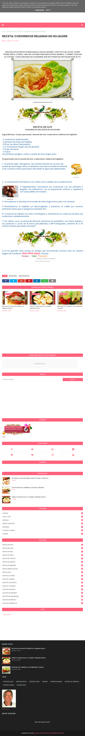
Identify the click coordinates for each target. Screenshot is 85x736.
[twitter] (32, 449)
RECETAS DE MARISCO (43, 600)
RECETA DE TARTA (43, 555)
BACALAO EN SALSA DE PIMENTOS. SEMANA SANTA (13, 307)
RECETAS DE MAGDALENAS (43, 596)
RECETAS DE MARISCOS (42, 603)
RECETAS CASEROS (42, 579)
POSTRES (45, 681)
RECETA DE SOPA (42, 552)
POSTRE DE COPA (8, 681)
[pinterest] (12, 455)
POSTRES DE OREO (8, 685)
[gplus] (53, 449)
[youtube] (73, 455)
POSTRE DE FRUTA (21, 681)
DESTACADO (12, 276)
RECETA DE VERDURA (43, 562)
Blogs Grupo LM (8, 41)
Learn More (39, 10)
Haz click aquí (31, 253)
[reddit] (73, 449)
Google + (26, 256)
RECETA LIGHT (42, 572)
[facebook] (12, 449)
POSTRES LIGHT (21, 685)
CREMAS (42, 534)
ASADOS (43, 513)
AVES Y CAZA (43, 517)
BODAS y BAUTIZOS (43, 523)
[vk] (32, 455)
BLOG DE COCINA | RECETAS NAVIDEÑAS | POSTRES (49, 733)
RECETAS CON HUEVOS (43, 582)
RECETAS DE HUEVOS (42, 589)
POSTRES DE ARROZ (56, 681)
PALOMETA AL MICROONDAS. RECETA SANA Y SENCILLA (30, 478)
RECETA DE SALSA (43, 548)
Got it (48, 10)
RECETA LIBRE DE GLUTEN (43, 569)
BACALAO (43, 520)
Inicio (3, 31)
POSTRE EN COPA (34, 681)
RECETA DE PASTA (42, 545)
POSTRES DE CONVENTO (72, 681)
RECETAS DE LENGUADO (43, 593)
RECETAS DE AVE (12, 31)
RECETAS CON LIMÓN (42, 586)
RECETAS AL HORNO (43, 576)
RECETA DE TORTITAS (42, 558)
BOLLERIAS (42, 527)
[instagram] (53, 455)
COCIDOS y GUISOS (43, 530)
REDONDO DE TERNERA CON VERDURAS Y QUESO (70, 307)
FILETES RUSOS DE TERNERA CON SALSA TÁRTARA (28, 488)
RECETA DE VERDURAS (42, 565)
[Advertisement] (29, 17)
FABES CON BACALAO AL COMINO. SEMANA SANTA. (41, 307)
